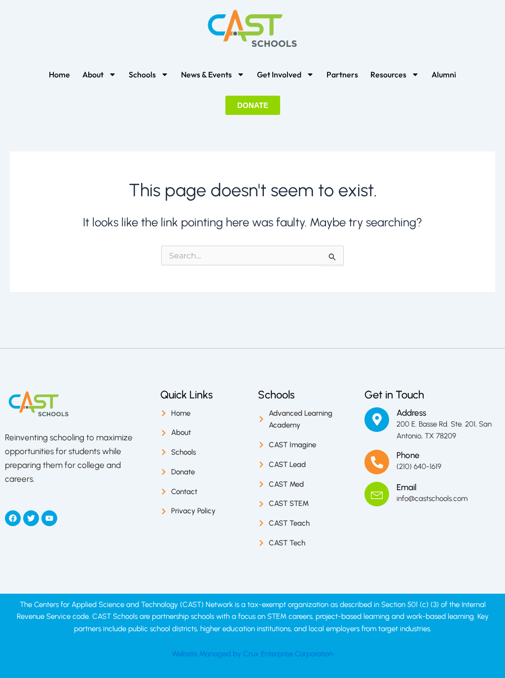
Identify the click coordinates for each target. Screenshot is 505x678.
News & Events (206, 74)
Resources (388, 74)
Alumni (444, 74)
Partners (342, 74)
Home (59, 74)
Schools (142, 74)
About (93, 74)
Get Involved (279, 74)
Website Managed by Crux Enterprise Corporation (252, 653)
